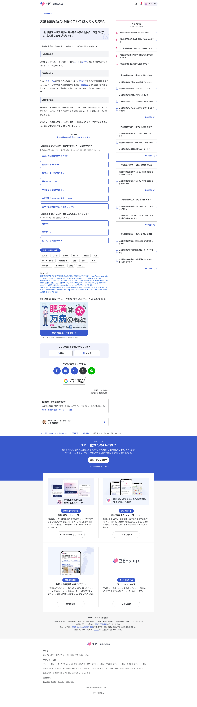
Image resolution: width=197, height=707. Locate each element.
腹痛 (71, 266)
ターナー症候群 (48, 261)
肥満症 (86, 256)
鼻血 (93, 261)
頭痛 (74, 261)
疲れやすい (60, 266)
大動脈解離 (63, 261)
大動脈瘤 (84, 85)
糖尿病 (75, 256)
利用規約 (43, 150)
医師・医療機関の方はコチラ (98, 466)
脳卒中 (84, 62)
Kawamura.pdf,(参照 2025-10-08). (79, 285)
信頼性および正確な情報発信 (82, 627)
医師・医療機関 (101, 624)
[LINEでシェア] (91, 370)
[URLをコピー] (57, 370)
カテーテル (50, 81)
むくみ (80, 266)
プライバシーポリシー (54, 150)
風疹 (95, 256)
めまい (84, 261)
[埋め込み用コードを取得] (74, 370)
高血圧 (82, 81)
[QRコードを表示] (65, 370)
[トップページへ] (98, 646)
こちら (96, 630)
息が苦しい (46, 266)
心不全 (77, 62)
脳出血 (65, 256)
